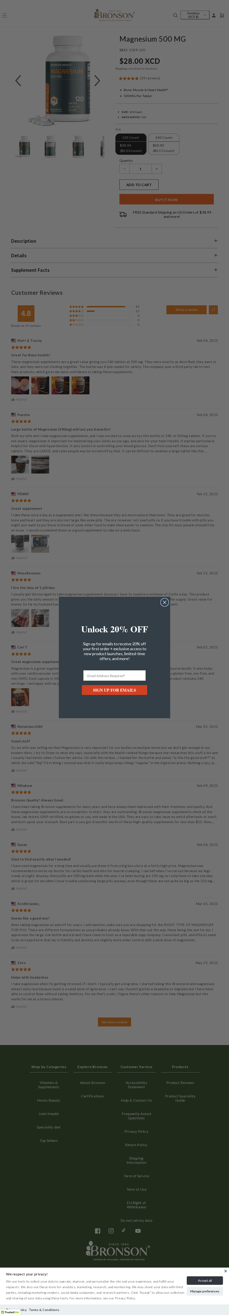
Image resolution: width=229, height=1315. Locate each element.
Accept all (205, 1280)
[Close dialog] (164, 602)
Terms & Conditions (44, 1310)
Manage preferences (204, 1291)
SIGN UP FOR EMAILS (114, 690)
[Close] (225, 1271)
